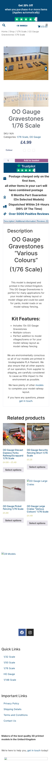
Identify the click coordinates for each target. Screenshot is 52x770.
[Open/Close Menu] (48, 25)
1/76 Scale (21, 31)
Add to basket (31, 160)
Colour (9, 150)
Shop (12, 31)
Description (9, 221)
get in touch (33, 750)
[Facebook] (22, 632)
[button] (6, 69)
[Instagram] (30, 632)
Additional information (26, 221)
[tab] (9, 221)
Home (4, 31)
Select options (13, 469)
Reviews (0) (42, 221)
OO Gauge (35, 136)
